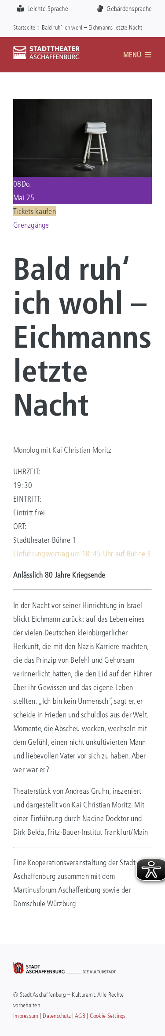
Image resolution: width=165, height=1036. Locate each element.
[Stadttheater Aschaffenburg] (46, 50)
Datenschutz (57, 1015)
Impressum (25, 1015)
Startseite (24, 27)
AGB (80, 1015)
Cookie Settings (108, 1015)
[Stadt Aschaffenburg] (64, 966)
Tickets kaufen (34, 211)
